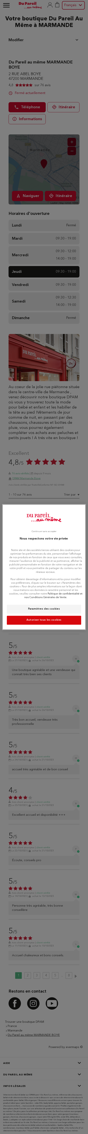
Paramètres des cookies (44, 609)
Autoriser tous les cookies (44, 620)
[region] (44, 567)
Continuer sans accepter (44, 531)
